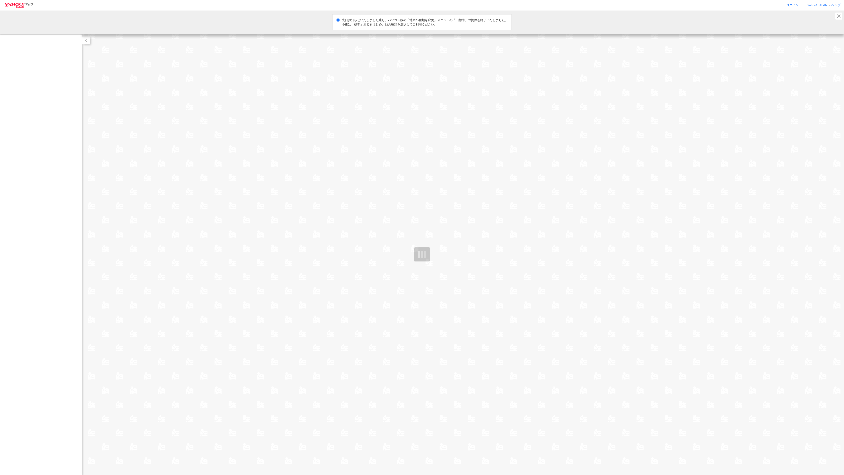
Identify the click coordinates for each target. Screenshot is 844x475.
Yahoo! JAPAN (817, 5)
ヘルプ (835, 5)
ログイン (792, 5)
